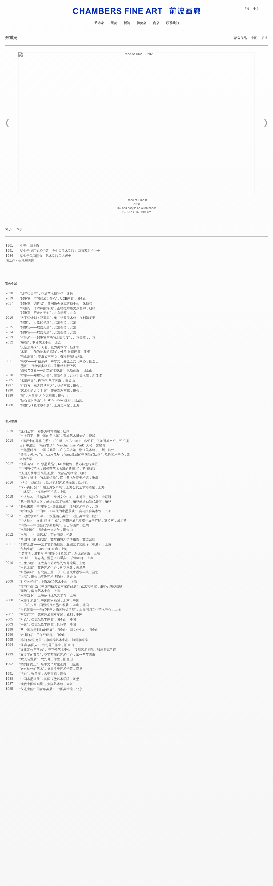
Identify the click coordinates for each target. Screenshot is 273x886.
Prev (7, 123)
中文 (256, 9)
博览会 (141, 23)
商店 (156, 23)
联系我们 (172, 23)
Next (265, 123)
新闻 (127, 23)
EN (246, 9)
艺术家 (99, 23)
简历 (8, 229)
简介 (20, 229)
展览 (114, 23)
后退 (264, 38)
